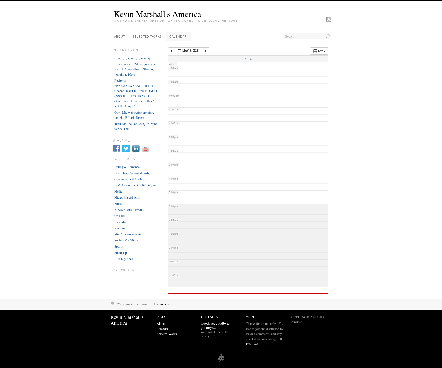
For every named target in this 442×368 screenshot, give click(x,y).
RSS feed (252, 344)
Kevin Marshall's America (157, 13)
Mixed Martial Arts (127, 197)
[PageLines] (221, 362)
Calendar (178, 36)
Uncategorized (123, 258)
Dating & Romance (127, 167)
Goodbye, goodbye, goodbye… (134, 58)
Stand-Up (120, 252)
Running (119, 228)
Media (118, 191)
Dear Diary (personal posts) (132, 173)
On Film (119, 216)
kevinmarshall (163, 304)
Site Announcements (127, 234)
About (119, 36)
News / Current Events (129, 209)
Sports (118, 246)
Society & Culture (126, 240)
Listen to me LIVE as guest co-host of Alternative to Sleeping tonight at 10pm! (134, 69)
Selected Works (147, 36)
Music (118, 203)
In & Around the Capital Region (135, 185)
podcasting (121, 222)
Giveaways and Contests (130, 179)
